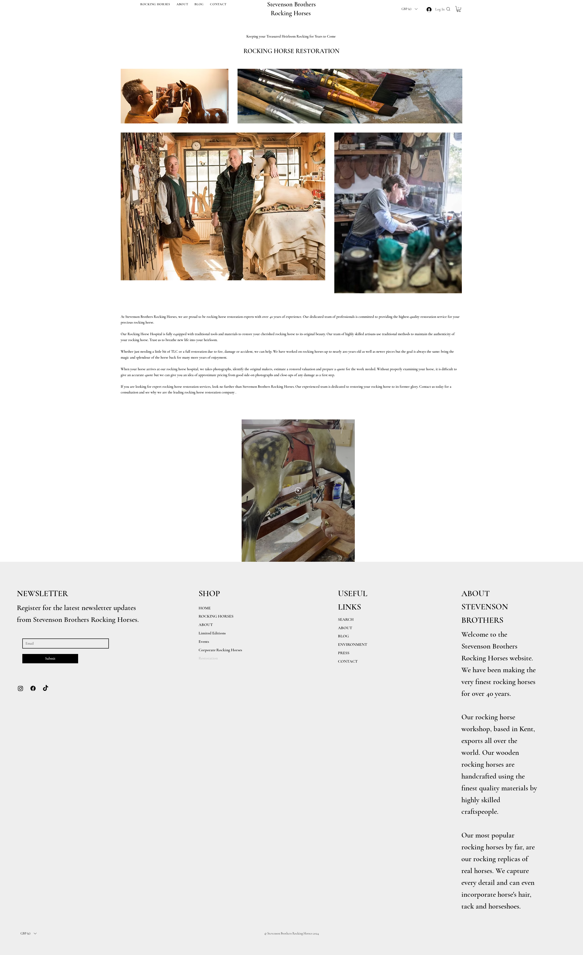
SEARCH (346, 619)
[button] (155, 4)
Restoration (208, 658)
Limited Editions (212, 633)
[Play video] (298, 490)
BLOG (343, 635)
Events (204, 641)
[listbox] (409, 9)
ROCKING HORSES (216, 616)
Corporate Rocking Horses (220, 649)
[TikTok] (45, 688)
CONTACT (348, 661)
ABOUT (345, 627)
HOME (205, 607)
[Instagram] (20, 688)
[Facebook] (33, 688)
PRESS (343, 652)
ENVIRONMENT (352, 644)
